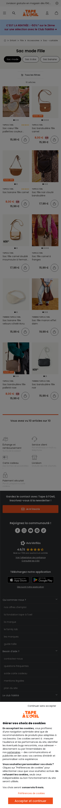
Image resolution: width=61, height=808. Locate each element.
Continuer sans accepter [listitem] (42, 706)
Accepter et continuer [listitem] (30, 801)
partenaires (13, 752)
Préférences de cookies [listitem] (31, 793)
